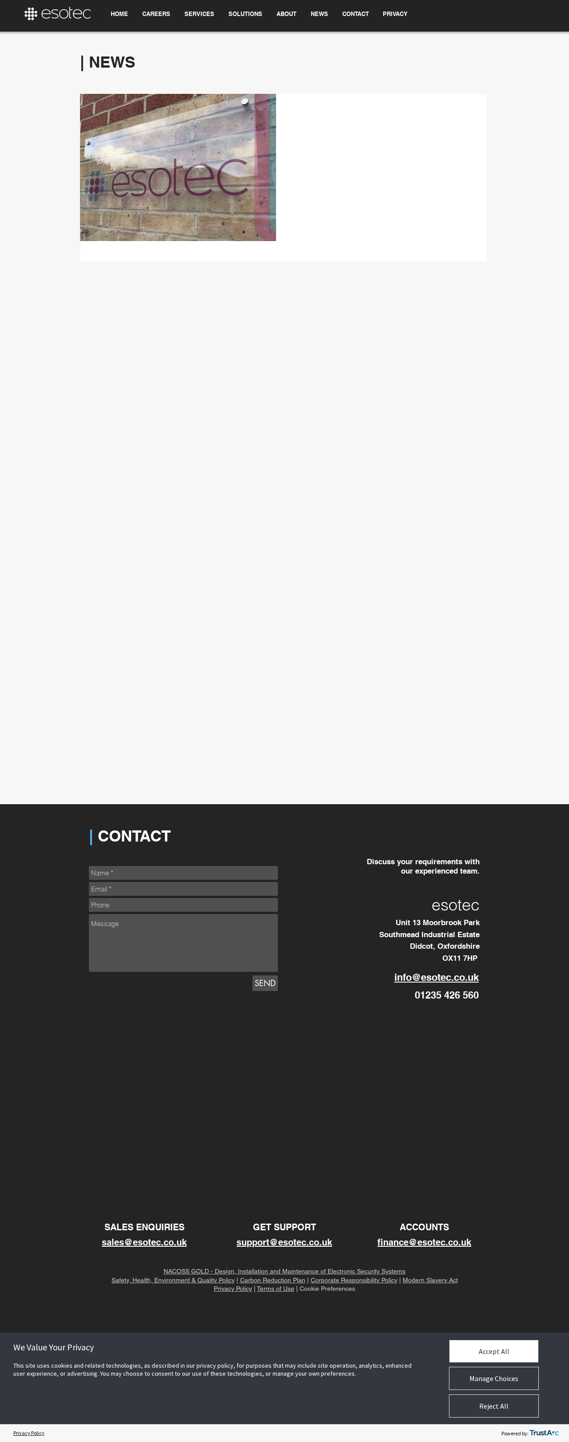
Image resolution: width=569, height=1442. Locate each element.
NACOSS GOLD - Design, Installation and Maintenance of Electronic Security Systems (284, 1271)
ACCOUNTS (424, 1227)
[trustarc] (544, 1433)
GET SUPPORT (284, 1227)
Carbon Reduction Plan (272, 1280)
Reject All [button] (494, 1406)
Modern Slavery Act (430, 1280)
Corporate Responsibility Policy (354, 1280)
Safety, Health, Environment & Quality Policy (173, 1280)
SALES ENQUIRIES (144, 1227)
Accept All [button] (494, 1351)
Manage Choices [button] (493, 1378)
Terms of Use (275, 1288)
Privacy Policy (233, 1288)
